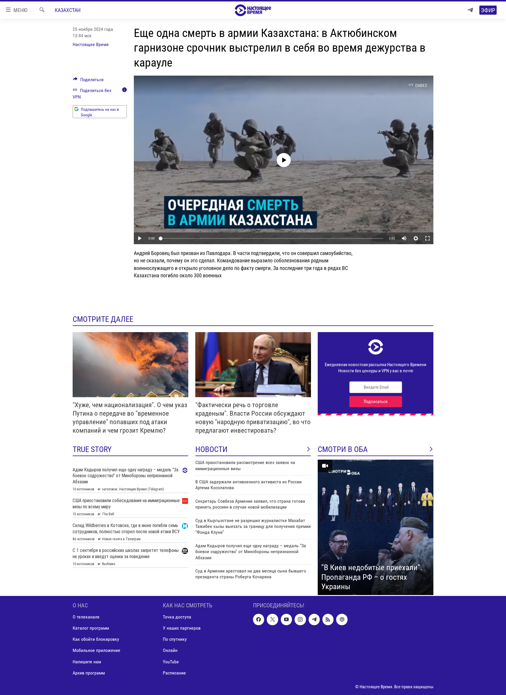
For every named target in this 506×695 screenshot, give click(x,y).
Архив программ (89, 673)
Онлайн (170, 650)
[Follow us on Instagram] (300, 619)
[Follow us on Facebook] (258, 619)
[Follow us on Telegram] (314, 619)
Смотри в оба (343, 449)
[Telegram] (470, 10)
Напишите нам (87, 662)
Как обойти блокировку (96, 639)
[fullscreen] (427, 238)
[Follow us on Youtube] (286, 619)
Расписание (174, 673)
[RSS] (328, 619)
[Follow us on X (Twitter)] (272, 619)
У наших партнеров (182, 628)
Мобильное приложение (96, 650)
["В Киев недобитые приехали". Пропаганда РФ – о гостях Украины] (375, 527)
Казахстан (68, 10)
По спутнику (175, 639)
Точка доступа (177, 617)
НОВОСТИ (211, 449)
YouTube (171, 662)
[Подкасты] (341, 619)
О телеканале (86, 617)
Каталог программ (91, 628)
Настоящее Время (91, 44)
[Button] (88, 81)
